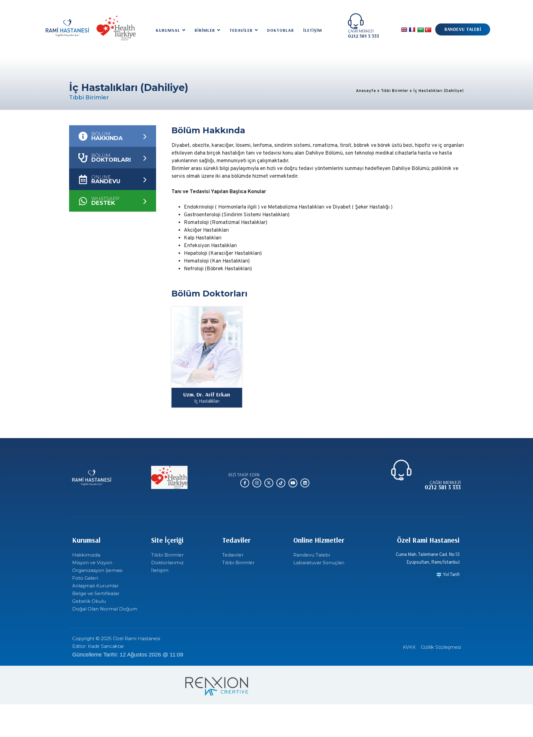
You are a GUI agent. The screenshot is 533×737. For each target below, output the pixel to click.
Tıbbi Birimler (394, 91)
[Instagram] (256, 482)
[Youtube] (292, 482)
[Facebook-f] (244, 482)
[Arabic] (420, 30)
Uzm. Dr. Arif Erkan (206, 394)
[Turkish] (428, 30)
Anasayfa (366, 91)
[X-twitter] (268, 482)
